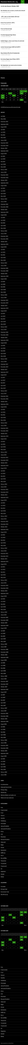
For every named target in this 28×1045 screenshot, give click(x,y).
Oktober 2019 (4, 305)
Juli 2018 (3, 345)
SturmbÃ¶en (4, 858)
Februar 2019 (4, 326)
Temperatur (3, 860)
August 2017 (4, 374)
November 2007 (4, 684)
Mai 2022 (3, 223)
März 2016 (3, 420)
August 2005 (4, 756)
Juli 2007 (3, 694)
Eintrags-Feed (4, 889)
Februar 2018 (4, 358)
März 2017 (3, 388)
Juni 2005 (3, 761)
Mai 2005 (3, 764)
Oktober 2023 (4, 180)
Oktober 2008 (4, 654)
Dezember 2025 (4, 121)
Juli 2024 (3, 156)
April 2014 (3, 478)
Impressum (8, 107)
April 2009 (3, 638)
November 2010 (4, 588)
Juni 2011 (3, 569)
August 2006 (4, 724)
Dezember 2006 (4, 713)
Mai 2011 (3, 572)
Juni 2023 (3, 191)
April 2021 (3, 257)
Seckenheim (3, 850)
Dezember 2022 (4, 204)
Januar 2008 (3, 678)
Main (5, 107)
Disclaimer (14, 107)
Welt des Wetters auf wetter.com (8, 795)
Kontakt (18, 107)
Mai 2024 (3, 161)
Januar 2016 (3, 425)
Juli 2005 (3, 758)
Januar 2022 (3, 233)
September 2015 (4, 436)
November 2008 (4, 652)
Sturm (2, 855)
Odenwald (3, 842)
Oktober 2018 (4, 337)
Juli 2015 (3, 441)
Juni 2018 (3, 348)
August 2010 (4, 596)
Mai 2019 (3, 318)
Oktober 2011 (4, 558)
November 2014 (4, 460)
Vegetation (3, 871)
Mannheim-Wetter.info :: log (9, 2)
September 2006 (4, 721)
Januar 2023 (3, 201)
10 (21, 93)
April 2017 (3, 385)
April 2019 (3, 321)
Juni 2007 (3, 697)
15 (14, 95)
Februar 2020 (4, 294)
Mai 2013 (3, 508)
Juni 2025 (3, 132)
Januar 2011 (3, 582)
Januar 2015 (3, 454)
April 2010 (3, 606)
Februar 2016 (4, 422)
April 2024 (3, 164)
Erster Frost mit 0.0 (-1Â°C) (8, 22)
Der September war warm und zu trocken (11, 65)
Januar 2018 (3, 361)
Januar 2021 (3, 265)
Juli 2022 (3, 217)
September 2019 (4, 308)
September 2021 (4, 244)
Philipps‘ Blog (4, 789)
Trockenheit (3, 863)
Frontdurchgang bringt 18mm (8, 34)
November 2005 (4, 748)
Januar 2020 (3, 297)
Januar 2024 (3, 172)
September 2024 (4, 151)
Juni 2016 (3, 412)
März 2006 (3, 737)
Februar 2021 (4, 262)
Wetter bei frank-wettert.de (7, 797)
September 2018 (4, 340)
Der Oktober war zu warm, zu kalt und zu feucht (13, 10)
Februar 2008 (4, 676)
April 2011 (3, 574)
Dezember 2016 (4, 396)
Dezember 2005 (4, 745)
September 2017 (4, 372)
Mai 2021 (3, 254)
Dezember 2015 (4, 428)
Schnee (2, 847)
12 (2, 95)
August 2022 (4, 215)
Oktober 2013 (4, 494)
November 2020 (4, 270)
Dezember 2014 (4, 457)
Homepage (3, 823)
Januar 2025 (3, 140)
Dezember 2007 (4, 681)
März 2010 (3, 609)
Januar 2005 (3, 774)
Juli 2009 (3, 630)
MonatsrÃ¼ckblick (5, 839)
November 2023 (4, 177)
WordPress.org (4, 894)
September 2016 (4, 404)
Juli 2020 (3, 281)
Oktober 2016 (4, 401)
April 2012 (3, 542)
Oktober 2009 (4, 622)
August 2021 (4, 246)
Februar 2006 (4, 740)
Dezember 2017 (4, 364)
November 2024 (4, 145)
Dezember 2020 (4, 268)
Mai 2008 (3, 668)
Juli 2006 (3, 726)
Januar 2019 (3, 329)
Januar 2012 (3, 550)
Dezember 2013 (4, 489)
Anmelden (3, 886)
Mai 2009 (3, 636)
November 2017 (4, 366)
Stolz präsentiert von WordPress (7, 1043)
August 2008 (4, 660)
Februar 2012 (4, 548)
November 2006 (4, 716)
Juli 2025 (3, 129)
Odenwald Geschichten (6, 787)
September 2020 (4, 276)
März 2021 (3, 260)
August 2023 (4, 185)
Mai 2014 (3, 476)
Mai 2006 (3, 732)
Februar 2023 (4, 199)
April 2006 (3, 734)
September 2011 (4, 561)
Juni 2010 (3, 601)
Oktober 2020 (4, 273)
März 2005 (3, 769)
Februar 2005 (4, 772)
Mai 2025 (3, 135)
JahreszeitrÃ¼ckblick (6, 828)
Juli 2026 (3, 116)
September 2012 (4, 529)
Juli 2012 (3, 534)
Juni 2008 (3, 665)
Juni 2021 (3, 252)
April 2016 (3, 417)
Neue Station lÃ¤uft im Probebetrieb (10, 53)
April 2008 (3, 670)
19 (2, 97)
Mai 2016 (3, 414)
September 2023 (4, 183)
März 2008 (3, 673)
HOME (2, 107)
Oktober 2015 (4, 433)
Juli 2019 (3, 313)
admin (9, 12)
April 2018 (3, 353)
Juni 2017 (3, 380)
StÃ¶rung (3, 852)
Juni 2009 (3, 633)
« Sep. (2, 102)
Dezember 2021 (4, 236)
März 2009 (3, 641)
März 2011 (3, 577)
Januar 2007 (3, 710)
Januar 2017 (3, 393)
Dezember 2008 (4, 649)
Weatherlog (3, 792)
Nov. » (25, 102)
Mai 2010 (3, 604)
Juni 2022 (3, 220)
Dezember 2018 (4, 332)
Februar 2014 (4, 484)
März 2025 (3, 137)
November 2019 (4, 302)
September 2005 (4, 753)
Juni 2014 (3, 473)
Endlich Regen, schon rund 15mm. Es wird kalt (12, 41)
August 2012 (4, 532)
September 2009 (4, 625)
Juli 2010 (3, 598)
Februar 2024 (4, 169)
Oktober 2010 (4, 590)
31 (21, 99)
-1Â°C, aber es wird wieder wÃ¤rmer (10, 16)
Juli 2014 (3, 470)
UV (1, 868)
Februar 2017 (4, 390)
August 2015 (4, 438)
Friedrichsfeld (4, 810)
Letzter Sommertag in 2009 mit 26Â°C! (11, 47)
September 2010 (4, 593)
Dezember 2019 (4, 300)
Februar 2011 (4, 580)
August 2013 (4, 500)
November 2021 (4, 238)
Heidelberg (3, 820)
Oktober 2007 (4, 686)
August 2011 (4, 564)
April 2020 (3, 289)
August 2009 (4, 628)
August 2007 (4, 692)
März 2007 (3, 705)
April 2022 (3, 225)
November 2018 (4, 334)
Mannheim (3, 836)
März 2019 (3, 324)
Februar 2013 (4, 516)
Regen (2, 844)
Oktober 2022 (4, 209)
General (2, 815)
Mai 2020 (3, 286)
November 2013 (4, 492)
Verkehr (2, 874)
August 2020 (4, 278)
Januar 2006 (3, 742)
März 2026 (3, 119)
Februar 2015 (4, 452)
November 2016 (4, 398)
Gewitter (3, 818)
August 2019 (4, 310)
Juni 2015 (3, 444)
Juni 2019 (3, 316)
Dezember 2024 (4, 143)
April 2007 (3, 702)
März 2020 (3, 292)
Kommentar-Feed (5, 891)
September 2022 (4, 212)
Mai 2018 (3, 350)
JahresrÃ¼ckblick (5, 826)
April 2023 (3, 193)
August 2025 (4, 127)
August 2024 (4, 153)
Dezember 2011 (4, 553)
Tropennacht (4, 866)
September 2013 (4, 497)
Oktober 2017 (4, 369)
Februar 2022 (4, 230)
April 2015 (3, 446)
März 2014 (3, 481)
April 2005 (3, 766)
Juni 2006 (3, 729)
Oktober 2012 (4, 526)
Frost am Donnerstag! (6, 28)
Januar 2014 (3, 486)
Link (2, 834)
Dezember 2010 (4, 585)
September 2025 (4, 124)
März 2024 (3, 167)
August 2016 (4, 406)
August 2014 (4, 468)
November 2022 (4, 207)
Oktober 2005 (4, 750)
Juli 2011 (3, 566)
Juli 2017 (3, 377)
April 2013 (3, 510)
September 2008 (4, 657)
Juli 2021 (3, 249)
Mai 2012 (3, 540)
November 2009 (4, 620)
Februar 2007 (4, 708)
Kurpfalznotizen (4, 784)
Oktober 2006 (4, 718)
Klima (2, 831)
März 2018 (3, 356)
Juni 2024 (3, 159)
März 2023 (3, 196)
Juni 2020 (3, 284)
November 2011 (4, 556)
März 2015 (3, 449)
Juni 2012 (3, 537)
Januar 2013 (3, 518)
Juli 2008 (3, 662)
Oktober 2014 (4, 462)
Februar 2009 (4, 644)
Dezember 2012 (4, 521)
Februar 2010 (4, 612)
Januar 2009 (3, 646)
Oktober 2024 (4, 148)
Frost (2, 812)
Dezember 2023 (4, 175)
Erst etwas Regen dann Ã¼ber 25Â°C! (10, 59)
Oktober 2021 (4, 241)
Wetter (2, 876)
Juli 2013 (3, 502)
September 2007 (4, 689)
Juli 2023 (3, 188)
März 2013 (3, 513)
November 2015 (4, 430)
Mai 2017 (3, 382)
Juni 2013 (3, 505)
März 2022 (3, 228)
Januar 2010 (3, 614)
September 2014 (4, 465)
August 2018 (4, 342)
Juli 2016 (3, 409)
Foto (2, 807)
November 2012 (4, 524)
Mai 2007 (3, 700)
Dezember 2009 (4, 617)
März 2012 (3, 545)
